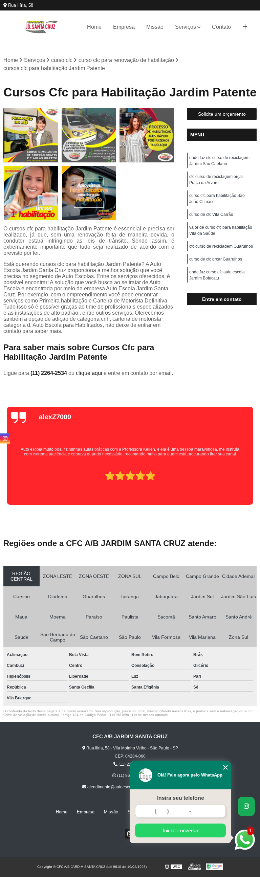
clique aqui (89, 373)
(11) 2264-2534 (49, 373)
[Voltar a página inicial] (41, 27)
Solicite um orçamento (222, 114)
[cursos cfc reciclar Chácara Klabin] (147, 135)
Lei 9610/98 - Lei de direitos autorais (139, 715)
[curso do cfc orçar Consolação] (89, 193)
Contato (221, 27)
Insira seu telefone (180, 798)
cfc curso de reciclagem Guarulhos (221, 246)
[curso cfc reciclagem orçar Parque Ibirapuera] (89, 135)
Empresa (124, 27)
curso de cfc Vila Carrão (211, 214)
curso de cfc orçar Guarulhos (215, 259)
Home (94, 27)
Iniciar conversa (180, 830)
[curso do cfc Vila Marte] (30, 193)
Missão (155, 27)
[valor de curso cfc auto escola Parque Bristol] (30, 135)
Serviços (185, 27)
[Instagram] (5, 438)
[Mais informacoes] (245, 27)
